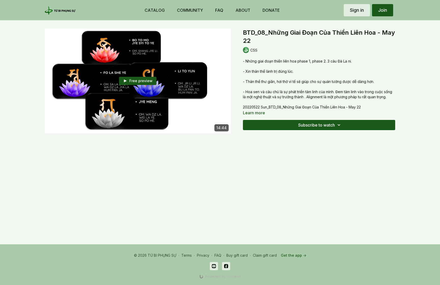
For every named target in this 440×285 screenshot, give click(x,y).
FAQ (217, 255)
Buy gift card (237, 255)
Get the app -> (293, 255)
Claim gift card (265, 255)
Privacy (203, 255)
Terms (186, 255)
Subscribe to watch (316, 125)
